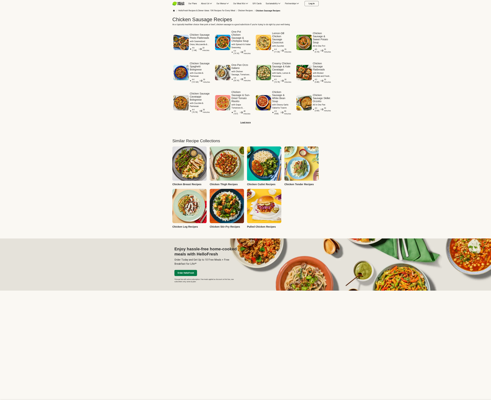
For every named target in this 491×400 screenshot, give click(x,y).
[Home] (173, 11)
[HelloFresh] (178, 3)
